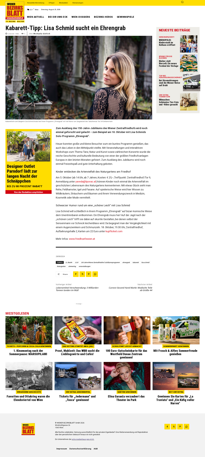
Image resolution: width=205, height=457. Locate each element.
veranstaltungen (84, 266)
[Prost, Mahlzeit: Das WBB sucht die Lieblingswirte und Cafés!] (78, 330)
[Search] (182, 2)
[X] (82, 274)
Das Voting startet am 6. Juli (77, 346)
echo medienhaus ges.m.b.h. (83, 439)
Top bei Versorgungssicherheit (170, 77)
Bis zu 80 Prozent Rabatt (24, 186)
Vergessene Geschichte (29, 392)
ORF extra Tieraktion (164, 96)
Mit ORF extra (176, 392)
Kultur (20, 21)
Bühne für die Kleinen (165, 57)
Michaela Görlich (41, 33)
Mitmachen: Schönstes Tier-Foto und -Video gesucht (169, 102)
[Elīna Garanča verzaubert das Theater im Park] (127, 376)
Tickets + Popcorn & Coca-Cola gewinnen (29, 346)
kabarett (136, 262)
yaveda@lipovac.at (85, 181)
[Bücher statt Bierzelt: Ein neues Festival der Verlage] (188, 63)
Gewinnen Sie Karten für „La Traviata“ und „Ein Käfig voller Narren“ (175, 400)
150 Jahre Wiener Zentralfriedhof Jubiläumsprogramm (100, 262)
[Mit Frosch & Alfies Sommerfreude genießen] (176, 330)
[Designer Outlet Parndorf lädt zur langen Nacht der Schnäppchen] (28, 146)
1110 (76, 262)
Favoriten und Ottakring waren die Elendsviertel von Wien (28, 398)
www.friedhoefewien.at (82, 238)
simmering (72, 266)
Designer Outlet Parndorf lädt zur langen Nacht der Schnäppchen (22, 174)
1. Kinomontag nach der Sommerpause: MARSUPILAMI (28, 352)
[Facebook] (76, 274)
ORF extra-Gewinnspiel (78, 392)
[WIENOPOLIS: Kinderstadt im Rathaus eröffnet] (188, 44)
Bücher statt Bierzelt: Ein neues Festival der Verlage (168, 63)
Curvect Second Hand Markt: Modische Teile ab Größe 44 (130, 289)
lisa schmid (145, 262)
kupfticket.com (114, 231)
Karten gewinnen (127, 392)
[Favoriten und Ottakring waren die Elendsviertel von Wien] (28, 376)
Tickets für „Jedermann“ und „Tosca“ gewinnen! (77, 398)
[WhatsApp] (95, 274)
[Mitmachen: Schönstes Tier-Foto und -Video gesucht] (188, 102)
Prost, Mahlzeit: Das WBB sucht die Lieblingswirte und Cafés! (77, 352)
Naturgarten (61, 266)
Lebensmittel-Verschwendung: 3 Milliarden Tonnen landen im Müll (77, 289)
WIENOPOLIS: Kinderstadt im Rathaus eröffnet (167, 42)
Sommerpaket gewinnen (176, 346)
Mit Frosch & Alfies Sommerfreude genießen (175, 352)
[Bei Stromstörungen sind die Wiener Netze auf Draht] (191, 82)
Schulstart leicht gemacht (127, 346)
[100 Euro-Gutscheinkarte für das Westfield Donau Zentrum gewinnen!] (127, 330)
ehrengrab (126, 262)
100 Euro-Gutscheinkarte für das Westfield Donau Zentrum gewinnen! (126, 354)
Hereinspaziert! (166, 37)
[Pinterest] (88, 274)
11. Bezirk (10, 21)
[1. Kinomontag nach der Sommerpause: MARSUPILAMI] (28, 330)
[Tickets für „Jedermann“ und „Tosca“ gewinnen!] (78, 376)
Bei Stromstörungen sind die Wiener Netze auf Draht (169, 83)
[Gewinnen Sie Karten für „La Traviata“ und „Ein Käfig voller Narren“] (176, 376)
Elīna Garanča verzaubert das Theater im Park (126, 398)
